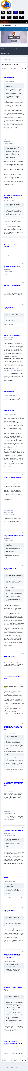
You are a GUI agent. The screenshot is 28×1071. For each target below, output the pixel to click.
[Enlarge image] (5, 687)
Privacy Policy (8, 1066)
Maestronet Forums (8, 25)
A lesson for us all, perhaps (12, 285)
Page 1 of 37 (14, 68)
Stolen (3, 16)
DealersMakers (9, 12)
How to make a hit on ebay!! (12, 477)
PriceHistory (21, 12)
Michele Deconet (9, 77)
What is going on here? (11, 568)
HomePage (3, 12)
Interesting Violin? (9, 910)
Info (21, 16)
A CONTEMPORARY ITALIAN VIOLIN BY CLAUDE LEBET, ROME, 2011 (12, 956)
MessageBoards (15, 12)
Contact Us (15, 1066)
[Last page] (26, 68)
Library (9, 16)
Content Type (6, 59)
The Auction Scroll (9, 79)
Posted (9, 81)
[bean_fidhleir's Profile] (14, 45)
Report (22, 74)
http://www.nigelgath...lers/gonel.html (14, 370)
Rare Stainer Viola (9, 656)
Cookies (21, 1066)
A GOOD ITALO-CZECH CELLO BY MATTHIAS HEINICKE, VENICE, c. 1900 (14, 728)
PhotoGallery (15, 17)
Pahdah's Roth (8, 510)
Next (22, 68)
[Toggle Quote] (6, 84)
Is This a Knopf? (9, 307)
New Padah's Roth (9, 410)
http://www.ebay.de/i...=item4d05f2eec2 (12, 1049)
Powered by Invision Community (14, 1069)
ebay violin (7, 810)
